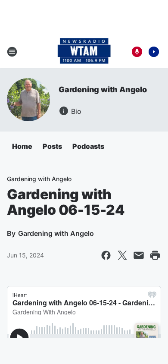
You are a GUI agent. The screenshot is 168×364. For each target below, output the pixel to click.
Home (22, 146)
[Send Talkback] (137, 52)
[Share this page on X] (122, 255)
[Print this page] (155, 255)
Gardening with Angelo (103, 89)
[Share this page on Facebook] (106, 255)
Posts (52, 146)
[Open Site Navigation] (12, 52)
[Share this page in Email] (139, 255)
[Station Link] (84, 52)
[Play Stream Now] (154, 52)
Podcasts (88, 146)
